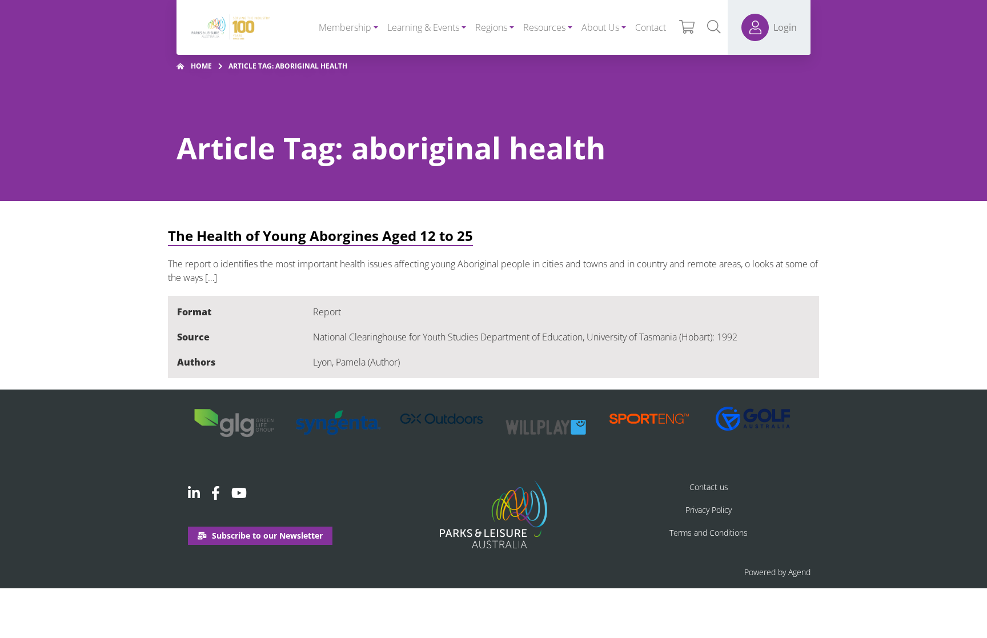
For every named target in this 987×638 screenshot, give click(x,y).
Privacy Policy (708, 509)
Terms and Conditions (708, 532)
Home (201, 66)
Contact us (708, 486)
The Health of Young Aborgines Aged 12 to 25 (320, 235)
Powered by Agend (777, 572)
